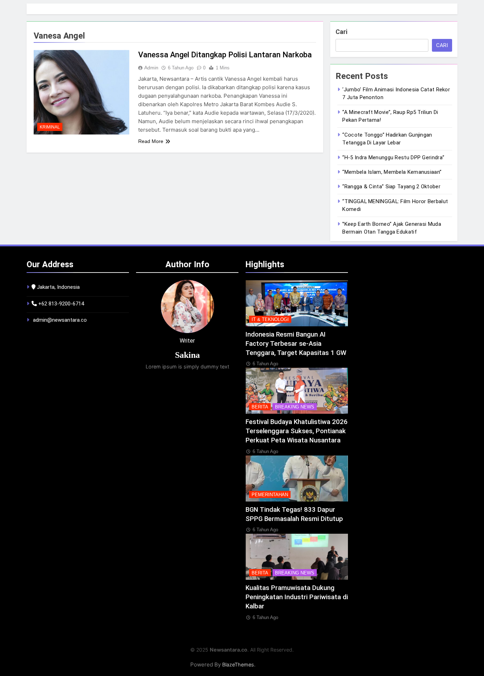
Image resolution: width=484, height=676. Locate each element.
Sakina (187, 355)
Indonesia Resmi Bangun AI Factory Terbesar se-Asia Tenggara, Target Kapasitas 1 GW (296, 344)
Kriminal (50, 127)
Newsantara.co (228, 650)
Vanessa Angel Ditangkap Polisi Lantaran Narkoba (225, 54)
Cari (341, 31)
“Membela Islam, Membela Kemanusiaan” (391, 172)
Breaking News (294, 406)
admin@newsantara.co (60, 320)
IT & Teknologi (270, 319)
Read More (150, 141)
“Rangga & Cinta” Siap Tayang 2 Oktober (391, 186)
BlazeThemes (238, 664)
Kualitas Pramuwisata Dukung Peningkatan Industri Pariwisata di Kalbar (297, 597)
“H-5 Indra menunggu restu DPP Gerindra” (393, 157)
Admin (151, 67)
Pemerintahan (270, 494)
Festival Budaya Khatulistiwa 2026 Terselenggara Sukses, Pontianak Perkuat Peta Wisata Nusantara (297, 431)
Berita (260, 406)
